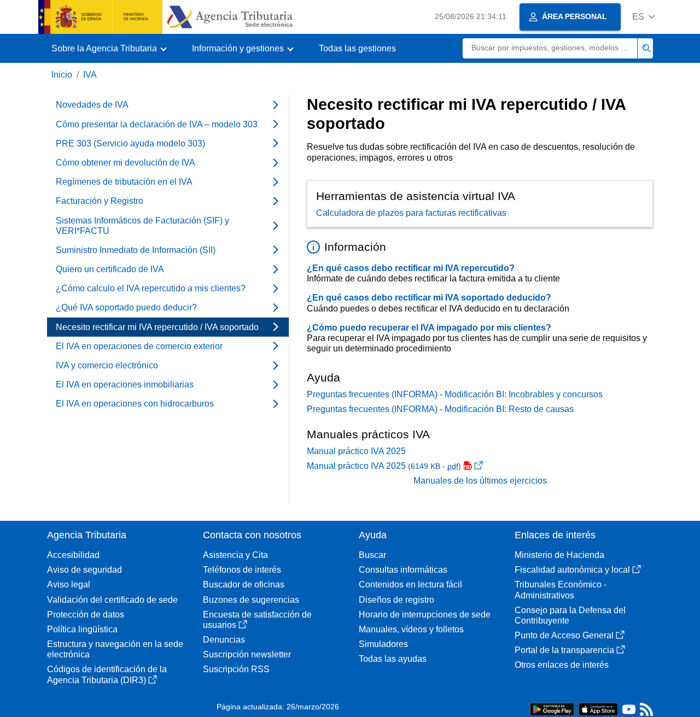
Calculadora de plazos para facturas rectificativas (411, 213)
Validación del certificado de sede (112, 599)
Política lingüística (82, 629)
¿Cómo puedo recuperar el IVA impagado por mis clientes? (429, 327)
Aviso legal (68, 584)
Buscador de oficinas (243, 584)
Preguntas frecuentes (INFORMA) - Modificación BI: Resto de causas (440, 409)
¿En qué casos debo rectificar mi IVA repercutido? (411, 268)
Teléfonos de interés (242, 569)
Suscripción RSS (236, 669)
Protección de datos (85, 614)
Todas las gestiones (357, 48)
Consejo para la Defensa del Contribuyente (570, 615)
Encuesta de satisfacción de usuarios (257, 620)
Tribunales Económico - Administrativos (560, 590)
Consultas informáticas (403, 569)
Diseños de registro (396, 599)
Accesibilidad (73, 555)
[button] (643, 16)
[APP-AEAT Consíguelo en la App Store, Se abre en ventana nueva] (598, 708)
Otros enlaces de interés (562, 664)
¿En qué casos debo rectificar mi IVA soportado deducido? (429, 297)
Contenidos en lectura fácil (410, 584)
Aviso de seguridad (84, 569)
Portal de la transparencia (564, 650)
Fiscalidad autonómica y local (572, 569)
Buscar (372, 555)
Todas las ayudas (393, 658)
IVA (90, 74)
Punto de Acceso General (564, 635)
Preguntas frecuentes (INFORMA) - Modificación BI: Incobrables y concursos (455, 394)
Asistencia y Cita (235, 555)
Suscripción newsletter (247, 654)
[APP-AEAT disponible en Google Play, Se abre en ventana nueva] (552, 708)
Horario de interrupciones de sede (425, 614)
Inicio (61, 74)
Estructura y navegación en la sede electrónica (115, 649)
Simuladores (383, 644)
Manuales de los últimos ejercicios (480, 480)
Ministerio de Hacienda (559, 555)
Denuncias (224, 639)
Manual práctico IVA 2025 (356, 451)
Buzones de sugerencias (251, 599)
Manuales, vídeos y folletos (411, 629)
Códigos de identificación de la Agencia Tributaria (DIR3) (107, 674)
